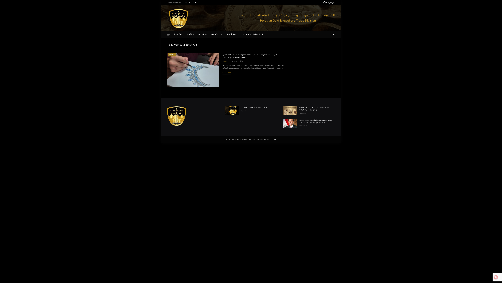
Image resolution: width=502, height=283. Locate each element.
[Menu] (168, 34)
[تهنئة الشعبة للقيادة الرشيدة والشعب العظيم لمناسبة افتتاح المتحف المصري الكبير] (290, 123)
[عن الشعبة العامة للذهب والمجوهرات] (232, 110)
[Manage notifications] (496, 277)
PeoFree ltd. (271, 139)
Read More (227, 73)
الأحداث (201, 35)
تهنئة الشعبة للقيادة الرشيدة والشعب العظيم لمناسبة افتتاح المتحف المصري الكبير (315, 122)
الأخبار (189, 35)
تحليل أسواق (217, 35)
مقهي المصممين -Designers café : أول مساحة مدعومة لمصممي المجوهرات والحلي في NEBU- (250, 56)
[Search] (334, 35)
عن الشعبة (232, 35)
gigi (225, 61)
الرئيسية (178, 35)
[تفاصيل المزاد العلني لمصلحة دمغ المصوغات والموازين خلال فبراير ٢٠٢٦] (290, 110)
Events (172, 55)
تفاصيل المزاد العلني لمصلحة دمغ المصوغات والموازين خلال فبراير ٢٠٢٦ (315, 109)
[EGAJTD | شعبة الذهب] (178, 18)
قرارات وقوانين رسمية (253, 35)
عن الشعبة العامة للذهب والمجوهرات (254, 107)
